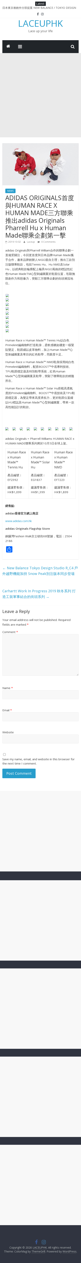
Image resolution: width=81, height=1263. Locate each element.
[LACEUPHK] (8, 46)
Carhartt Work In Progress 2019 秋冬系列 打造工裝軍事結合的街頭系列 (39, 594)
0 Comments (48, 241)
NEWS (10, 191)
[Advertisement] (40, 95)
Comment (10, 632)
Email (7, 710)
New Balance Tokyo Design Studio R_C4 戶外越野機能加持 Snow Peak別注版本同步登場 (40, 571)
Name (7, 688)
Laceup (31, 241)
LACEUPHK (40, 23)
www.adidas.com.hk (18, 521)
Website (8, 732)
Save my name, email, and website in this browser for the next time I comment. (38, 761)
